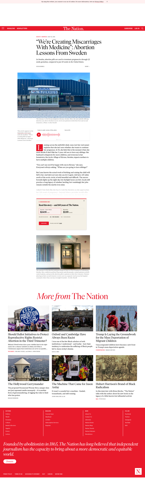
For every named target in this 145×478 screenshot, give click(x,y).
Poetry (8, 431)
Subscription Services (51, 422)
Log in (60, 223)
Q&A (97, 399)
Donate (9, 461)
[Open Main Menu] (3, 28)
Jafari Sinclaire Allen (58, 396)
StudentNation (100, 350)
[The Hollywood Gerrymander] (28, 368)
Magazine (11, 28)
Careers (50, 474)
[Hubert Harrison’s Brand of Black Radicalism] (116, 368)
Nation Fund (58, 474)
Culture (8, 422)
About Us (88, 414)
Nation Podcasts (90, 431)
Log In (137, 28)
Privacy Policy (99, 1)
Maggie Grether (110, 350)
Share (86, 66)
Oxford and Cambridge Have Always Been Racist (69, 336)
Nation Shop (89, 425)
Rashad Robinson (13, 398)
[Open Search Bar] (142, 28)
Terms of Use (18, 474)
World (7, 417)
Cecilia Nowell (40, 66)
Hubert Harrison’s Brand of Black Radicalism (115, 385)
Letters (8, 434)
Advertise (88, 420)
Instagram (128, 420)
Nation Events (89, 422)
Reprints (48, 425)
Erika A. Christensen (34, 351)
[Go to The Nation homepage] (73, 28)
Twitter (127, 417)
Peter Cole (102, 399)
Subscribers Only (45, 202)
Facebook (128, 414)
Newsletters (22, 28)
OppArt (8, 428)
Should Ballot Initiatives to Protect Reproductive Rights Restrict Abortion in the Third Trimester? (28, 338)
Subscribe (128, 28)
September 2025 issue (24, 133)
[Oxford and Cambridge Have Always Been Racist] (72, 318)
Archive (47, 420)
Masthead (48, 417)
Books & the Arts (11, 425)
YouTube (127, 422)
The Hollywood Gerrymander (26, 384)
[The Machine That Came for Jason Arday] (72, 368)
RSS (126, 425)
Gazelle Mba (55, 352)
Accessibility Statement (32, 474)
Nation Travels (89, 428)
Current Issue (49, 414)
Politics (8, 414)
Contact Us (88, 417)
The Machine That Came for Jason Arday (72, 385)
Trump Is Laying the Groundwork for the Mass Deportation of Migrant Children (116, 338)
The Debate (11, 351)
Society (38, 37)
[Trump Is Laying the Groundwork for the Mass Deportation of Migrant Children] (116, 318)
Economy (8, 420)
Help (43, 474)
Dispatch (44, 37)
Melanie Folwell (20, 351)
